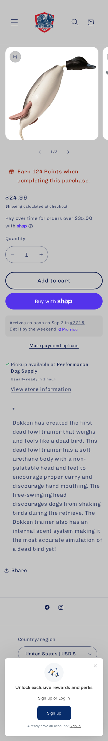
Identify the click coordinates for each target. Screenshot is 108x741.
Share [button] (19, 570)
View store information (41, 389)
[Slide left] (39, 152)
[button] (14, 22)
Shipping (13, 206)
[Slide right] (68, 152)
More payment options (54, 345)
